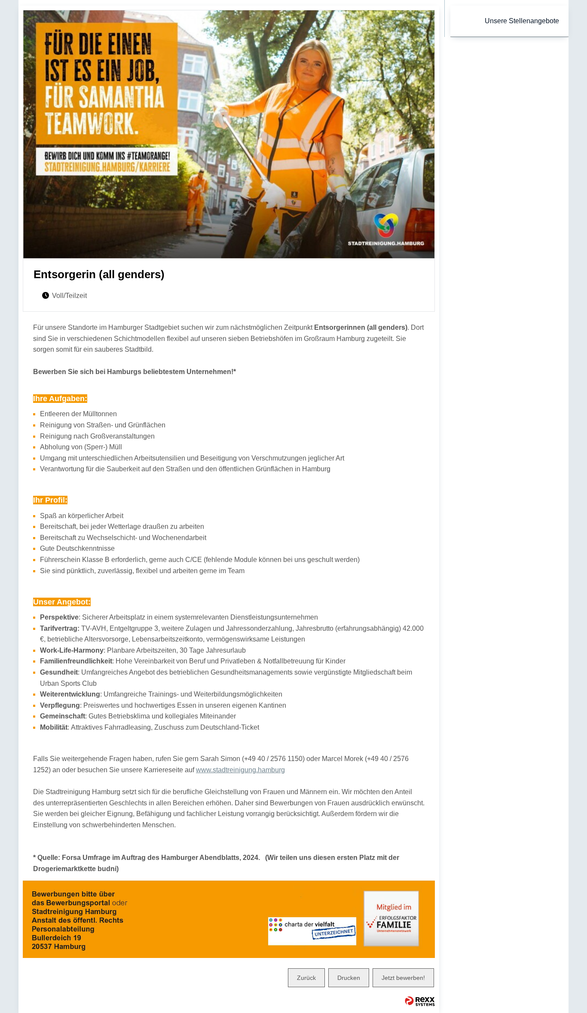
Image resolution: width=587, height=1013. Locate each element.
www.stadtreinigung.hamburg (240, 770)
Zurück (306, 977)
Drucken (348, 977)
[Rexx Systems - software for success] (420, 1001)
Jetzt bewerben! (403, 977)
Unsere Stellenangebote (522, 21)
